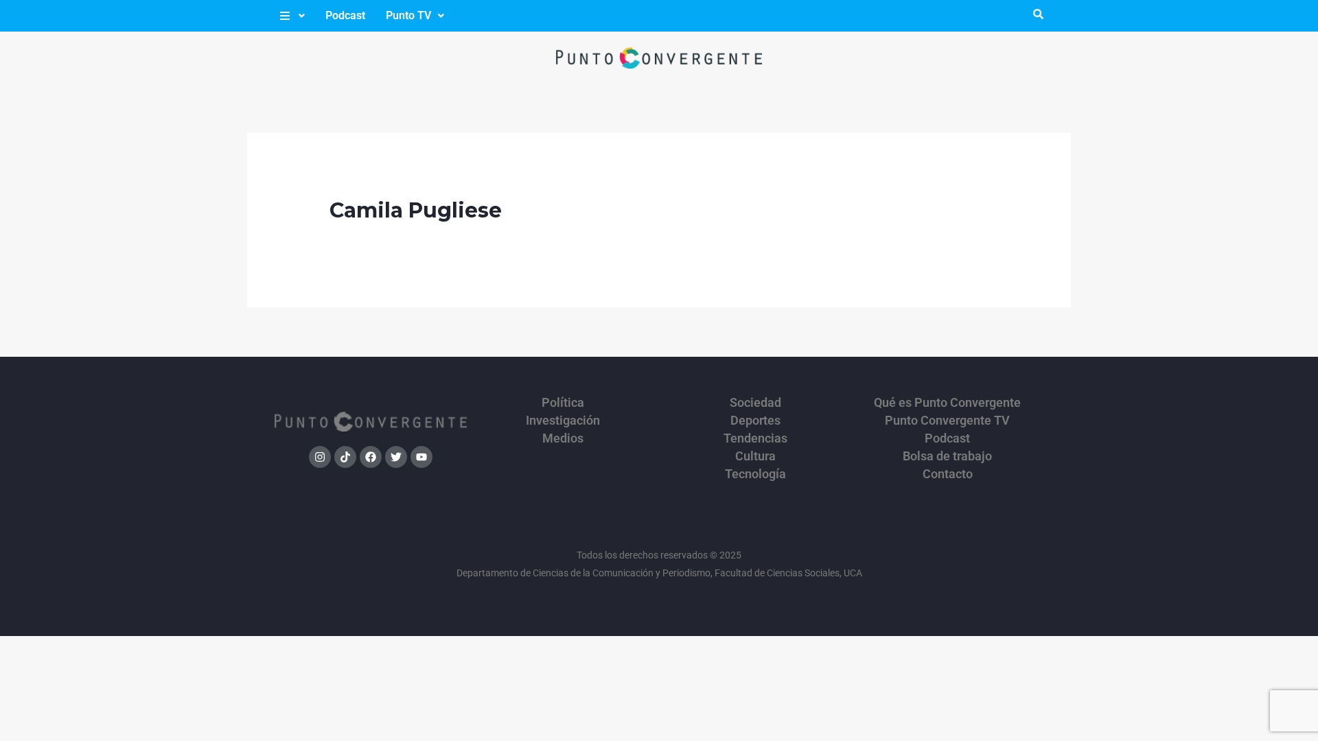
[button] (291, 16)
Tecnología (755, 474)
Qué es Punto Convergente (947, 403)
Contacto (948, 474)
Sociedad (755, 403)
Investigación (563, 420)
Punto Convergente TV (947, 420)
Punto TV (408, 15)
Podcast (345, 15)
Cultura (755, 456)
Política (563, 403)
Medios (562, 438)
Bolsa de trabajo (947, 456)
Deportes (755, 420)
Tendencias (755, 438)
